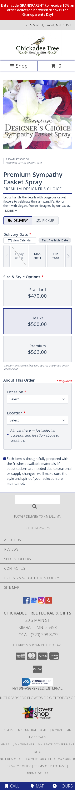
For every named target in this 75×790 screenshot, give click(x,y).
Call (13, 786)
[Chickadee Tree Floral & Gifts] (37, 55)
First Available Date (55, 240)
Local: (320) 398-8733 (37, 634)
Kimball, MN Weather (18, 744)
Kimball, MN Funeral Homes (26, 730)
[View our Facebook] (26, 602)
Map (39, 786)
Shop (22, 65)
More (9, 210)
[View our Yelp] (48, 602)
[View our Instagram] (41, 602)
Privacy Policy (19, 766)
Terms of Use (37, 773)
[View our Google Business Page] (33, 602)
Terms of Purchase (50, 766)
